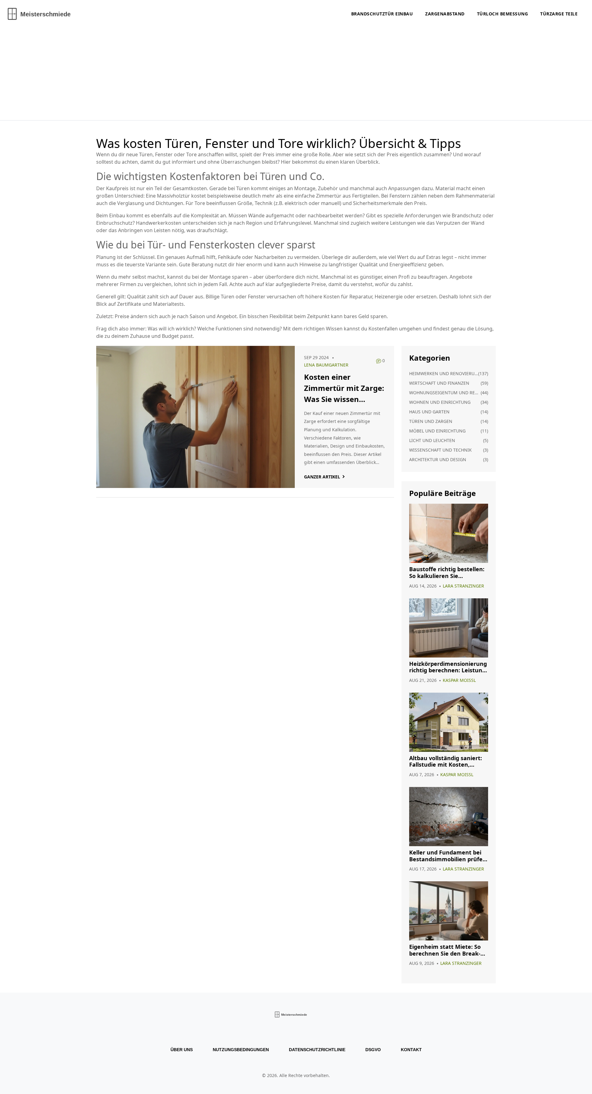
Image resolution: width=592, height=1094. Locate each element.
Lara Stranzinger (463, 586)
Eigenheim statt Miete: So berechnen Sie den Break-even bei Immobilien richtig (447, 950)
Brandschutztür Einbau (382, 14)
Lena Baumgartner (326, 365)
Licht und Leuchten (432, 440)
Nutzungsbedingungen (241, 1049)
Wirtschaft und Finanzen (439, 383)
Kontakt (411, 1049)
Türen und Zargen (430, 421)
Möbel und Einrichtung (437, 431)
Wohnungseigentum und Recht (445, 392)
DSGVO (373, 1049)
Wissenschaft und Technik (440, 450)
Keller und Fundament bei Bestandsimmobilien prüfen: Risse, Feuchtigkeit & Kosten (448, 855)
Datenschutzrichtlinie (317, 1049)
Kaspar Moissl (459, 680)
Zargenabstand (445, 14)
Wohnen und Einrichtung (440, 402)
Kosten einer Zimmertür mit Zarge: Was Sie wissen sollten (344, 388)
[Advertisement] (296, 74)
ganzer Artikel (322, 477)
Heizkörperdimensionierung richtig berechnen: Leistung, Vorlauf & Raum (448, 667)
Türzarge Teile (559, 14)
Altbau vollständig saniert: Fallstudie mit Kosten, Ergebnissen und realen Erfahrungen (445, 761)
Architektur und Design (437, 459)
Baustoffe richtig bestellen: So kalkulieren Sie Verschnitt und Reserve (446, 572)
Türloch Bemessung (502, 14)
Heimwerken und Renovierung (443, 373)
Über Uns (182, 1049)
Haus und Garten (429, 412)
